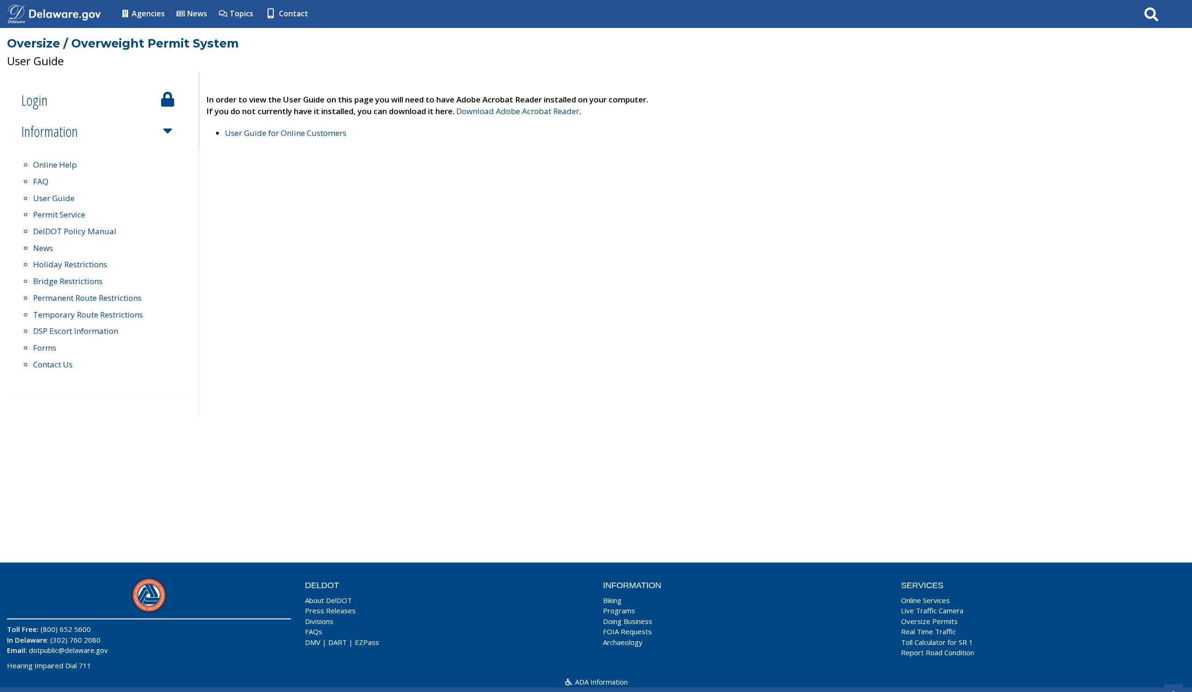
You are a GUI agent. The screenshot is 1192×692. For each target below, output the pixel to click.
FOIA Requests (627, 631)
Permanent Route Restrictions (87, 297)
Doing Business (627, 621)
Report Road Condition (937, 652)
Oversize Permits (929, 621)
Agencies (147, 13)
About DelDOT (328, 600)
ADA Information (600, 681)
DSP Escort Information (75, 331)
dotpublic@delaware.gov (68, 650)
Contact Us (53, 364)
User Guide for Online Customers (285, 133)
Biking (612, 600)
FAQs (313, 631)
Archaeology (623, 642)
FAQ (40, 181)
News (196, 13)
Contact (292, 13)
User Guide (53, 198)
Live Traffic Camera (932, 610)
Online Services (925, 600)
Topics (240, 13)
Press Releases (330, 610)
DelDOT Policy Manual (74, 231)
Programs (619, 610)
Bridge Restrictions (67, 281)
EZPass (367, 642)
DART (337, 642)
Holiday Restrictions (70, 264)
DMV (312, 642)
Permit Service (59, 214)
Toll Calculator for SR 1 (937, 642)
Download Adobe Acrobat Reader (517, 111)
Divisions (319, 621)
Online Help (55, 164)
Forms (44, 347)
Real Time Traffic (928, 631)
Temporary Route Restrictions (88, 314)
